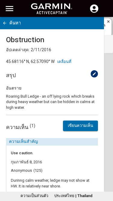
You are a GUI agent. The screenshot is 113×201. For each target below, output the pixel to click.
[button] (105, 173)
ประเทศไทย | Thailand (73, 195)
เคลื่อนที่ (64, 61)
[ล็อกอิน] (94, 12)
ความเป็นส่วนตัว (34, 195)
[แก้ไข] (94, 73)
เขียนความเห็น (80, 125)
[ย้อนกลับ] (4, 23)
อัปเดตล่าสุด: (18, 49)
